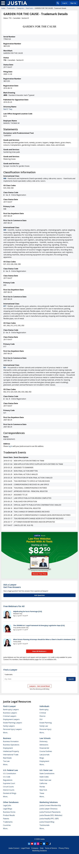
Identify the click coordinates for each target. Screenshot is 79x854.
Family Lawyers (9, 726)
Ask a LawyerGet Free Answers (12, 586)
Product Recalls (9, 815)
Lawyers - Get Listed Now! (39, 686)
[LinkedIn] (29, 843)
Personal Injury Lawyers (12, 729)
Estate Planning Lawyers (12, 723)
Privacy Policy (64, 848)
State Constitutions (47, 773)
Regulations (7, 780)
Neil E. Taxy (7, 109)
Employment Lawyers (11, 719)
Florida (42, 787)
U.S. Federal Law (10, 770)
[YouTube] (32, 843)
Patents (6, 818)
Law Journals (44, 754)
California (43, 783)
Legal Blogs (7, 809)
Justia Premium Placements (50, 812)
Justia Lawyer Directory (48, 809)
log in (10, 446)
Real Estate (7, 758)
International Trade (10, 754)
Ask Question (39, 595)
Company (34, 848)
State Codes (44, 777)
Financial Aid (44, 748)
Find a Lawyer (10, 669)
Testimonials (44, 825)
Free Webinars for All (13, 606)
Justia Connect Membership (50, 805)
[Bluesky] (44, 843)
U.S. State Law (46, 770)
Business (7, 738)
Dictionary (43, 741)
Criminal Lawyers (9, 716)
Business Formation (11, 741)
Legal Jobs (7, 805)
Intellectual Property (11, 751)
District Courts (8, 790)
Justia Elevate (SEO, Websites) (51, 815)
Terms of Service (51, 848)
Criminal (43, 713)
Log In (64, 3)
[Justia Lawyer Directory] (50, 843)
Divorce (42, 716)
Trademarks (11, 8)
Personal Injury (45, 729)
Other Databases (11, 802)
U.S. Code (6, 777)
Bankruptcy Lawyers (11, 709)
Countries (7, 825)
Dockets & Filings (9, 793)
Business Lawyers (10, 713)
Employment (8, 748)
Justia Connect (13, 848)
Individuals (44, 706)
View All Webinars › (39, 651)
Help (41, 848)
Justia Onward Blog (47, 822)
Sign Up (73, 3)
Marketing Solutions (49, 802)
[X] (47, 843)
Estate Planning (46, 723)
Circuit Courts (8, 787)
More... (5, 732)
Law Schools (45, 738)
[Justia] (17, 3)
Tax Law (6, 761)
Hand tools (29, 8)
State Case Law (45, 780)
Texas (42, 793)
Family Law (44, 726)
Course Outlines (46, 751)
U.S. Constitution (9, 773)
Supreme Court (9, 783)
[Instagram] (38, 843)
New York (43, 790)
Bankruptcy (44, 709)
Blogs (42, 758)
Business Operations (11, 745)
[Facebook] (35, 843)
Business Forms (9, 812)
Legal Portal (25, 848)
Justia (3, 8)
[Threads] (41, 843)
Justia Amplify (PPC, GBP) (49, 818)
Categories (20, 8)
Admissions (44, 745)
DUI (41, 719)
